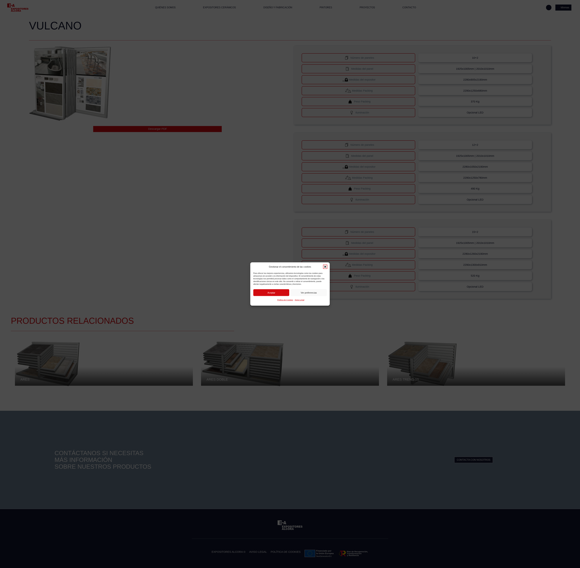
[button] (325, 266)
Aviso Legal (299, 300)
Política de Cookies (285, 300)
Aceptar (271, 292)
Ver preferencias (309, 292)
